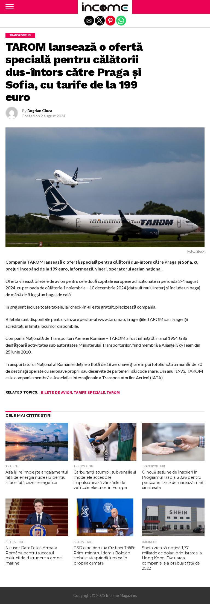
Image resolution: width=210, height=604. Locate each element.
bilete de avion (56, 393)
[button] (9, 7)
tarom (113, 393)
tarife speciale (89, 393)
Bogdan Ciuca (39, 110)
